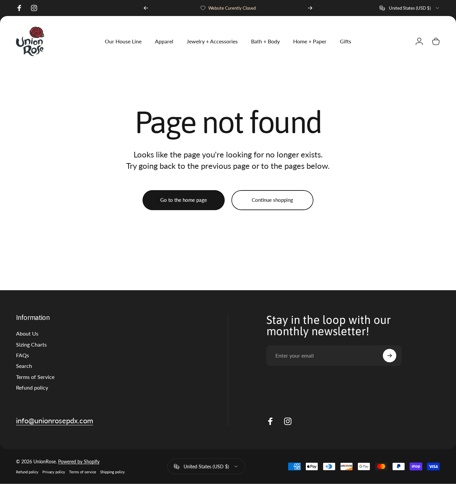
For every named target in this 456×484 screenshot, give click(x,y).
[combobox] (410, 8)
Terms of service (82, 472)
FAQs (22, 355)
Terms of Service (35, 377)
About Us (27, 333)
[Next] (310, 8)
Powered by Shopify (78, 462)
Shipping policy (112, 472)
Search (24, 366)
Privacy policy (53, 472)
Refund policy (32, 387)
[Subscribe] (389, 355)
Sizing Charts (31, 344)
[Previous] (146, 8)
